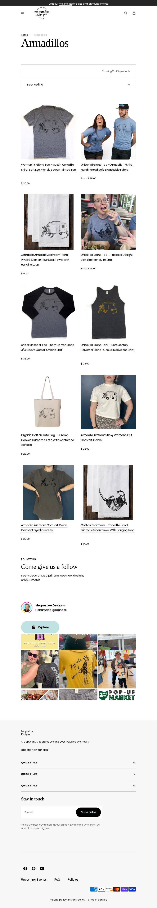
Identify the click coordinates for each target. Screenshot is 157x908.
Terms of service (97, 899)
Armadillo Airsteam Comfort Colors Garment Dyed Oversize (44, 527)
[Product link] (48, 144)
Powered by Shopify (77, 741)
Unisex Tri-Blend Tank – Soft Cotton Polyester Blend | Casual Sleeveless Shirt (107, 347)
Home (24, 34)
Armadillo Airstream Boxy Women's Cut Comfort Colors (106, 437)
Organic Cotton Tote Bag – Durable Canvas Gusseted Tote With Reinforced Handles (47, 440)
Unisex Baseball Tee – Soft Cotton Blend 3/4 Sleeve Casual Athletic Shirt (47, 347)
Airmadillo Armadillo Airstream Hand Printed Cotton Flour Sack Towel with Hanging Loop (45, 259)
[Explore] (26, 607)
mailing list (65, 3)
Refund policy (58, 899)
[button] (22, 13)
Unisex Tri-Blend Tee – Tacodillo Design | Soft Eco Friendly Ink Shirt (107, 257)
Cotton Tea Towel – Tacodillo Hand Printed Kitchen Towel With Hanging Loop (108, 527)
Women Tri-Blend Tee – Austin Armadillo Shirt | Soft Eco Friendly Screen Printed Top (48, 167)
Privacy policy (76, 899)
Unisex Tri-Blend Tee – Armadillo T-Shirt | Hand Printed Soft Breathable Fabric (107, 167)
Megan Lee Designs (48, 741)
